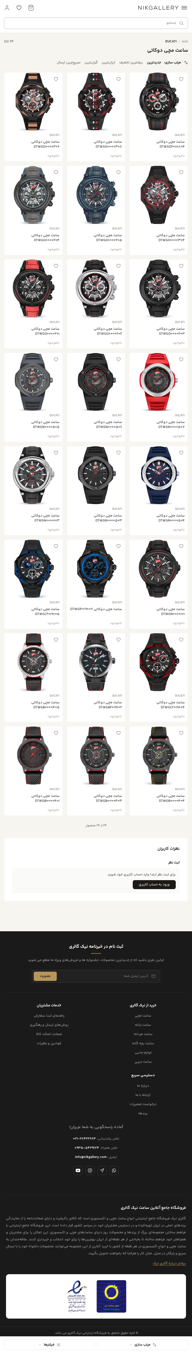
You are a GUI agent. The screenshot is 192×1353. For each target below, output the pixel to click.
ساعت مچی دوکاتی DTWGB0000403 (108, 799)
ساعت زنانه (143, 1025)
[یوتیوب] (78, 1170)
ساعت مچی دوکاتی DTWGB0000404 (170, 799)
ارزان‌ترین (108, 62)
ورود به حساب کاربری (154, 884)
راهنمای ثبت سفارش (49, 1016)
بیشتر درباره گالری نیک (169, 1263)
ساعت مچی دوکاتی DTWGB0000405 (45, 705)
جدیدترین (154, 62)
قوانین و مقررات (49, 1043)
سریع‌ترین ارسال (68, 62)
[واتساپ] (114, 1170)
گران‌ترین (91, 62)
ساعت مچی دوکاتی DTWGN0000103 (45, 518)
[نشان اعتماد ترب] (111, 1296)
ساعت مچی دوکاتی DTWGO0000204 (45, 238)
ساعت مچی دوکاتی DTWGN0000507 (170, 425)
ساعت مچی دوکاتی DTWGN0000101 (170, 612)
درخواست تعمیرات (143, 1104)
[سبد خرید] (31, 8)
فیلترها (49, 1345)
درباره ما (143, 1086)
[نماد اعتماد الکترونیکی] (77, 1296)
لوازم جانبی (143, 1052)
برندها (143, 1113)
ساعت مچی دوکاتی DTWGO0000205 (108, 238)
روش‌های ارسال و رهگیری (49, 1025)
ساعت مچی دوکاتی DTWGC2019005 (45, 612)
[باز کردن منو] (184, 7)
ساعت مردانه (143, 1034)
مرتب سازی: (172, 62)
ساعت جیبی (143, 1062)
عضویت (45, 976)
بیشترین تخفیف (131, 62)
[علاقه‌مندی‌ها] (19, 8)
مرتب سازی (142, 1345)
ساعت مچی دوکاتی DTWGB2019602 (108, 705)
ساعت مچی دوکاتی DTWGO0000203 (170, 331)
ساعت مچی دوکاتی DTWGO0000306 (45, 144)
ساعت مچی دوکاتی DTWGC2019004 (170, 705)
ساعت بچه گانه (143, 1043)
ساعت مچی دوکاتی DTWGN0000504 (170, 518)
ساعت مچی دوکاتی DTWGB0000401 (45, 799)
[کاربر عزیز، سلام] (7, 8)
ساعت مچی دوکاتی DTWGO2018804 (170, 144)
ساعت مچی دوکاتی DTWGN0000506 (108, 425)
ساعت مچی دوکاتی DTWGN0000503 (108, 518)
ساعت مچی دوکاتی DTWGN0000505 (45, 425)
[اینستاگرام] (90, 1170)
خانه (185, 41)
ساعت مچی (143, 1016)
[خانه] (158, 8)
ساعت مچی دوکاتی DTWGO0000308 (108, 144)
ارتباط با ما (143, 1095)
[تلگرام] (102, 1170)
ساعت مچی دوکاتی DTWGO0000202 (108, 331)
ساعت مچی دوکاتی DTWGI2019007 (96, 609)
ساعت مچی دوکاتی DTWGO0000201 (45, 331)
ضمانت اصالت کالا (49, 1034)
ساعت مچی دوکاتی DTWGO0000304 (170, 238)
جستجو (171, 22)
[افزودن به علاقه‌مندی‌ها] (181, 79)
